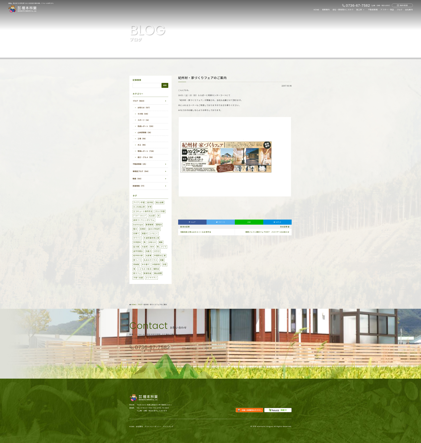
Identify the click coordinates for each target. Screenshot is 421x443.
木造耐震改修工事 (151, 238)
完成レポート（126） (146, 126)
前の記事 (186, 227)
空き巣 (136, 247)
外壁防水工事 (160, 255)
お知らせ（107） (144, 107)
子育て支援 (138, 278)
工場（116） (142, 138)
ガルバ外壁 (160, 211)
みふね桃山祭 (139, 207)
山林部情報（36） (145, 132)
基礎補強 (149, 224)
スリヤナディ (151, 278)
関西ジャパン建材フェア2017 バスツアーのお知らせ (267, 232)
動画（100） (137, 178)
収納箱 (136, 264)
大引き (157, 251)
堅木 (135, 229)
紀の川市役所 (154, 229)
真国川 (145, 233)
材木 (152, 247)
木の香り (146, 264)
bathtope (138, 224)
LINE (249, 222)
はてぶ (277, 222)
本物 (149, 207)
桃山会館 (160, 202)
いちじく (154, 233)
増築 (161, 242)
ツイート (221, 222)
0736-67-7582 (152, 347)
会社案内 (409, 10)
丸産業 (149, 255)
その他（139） (143, 114)
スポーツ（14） (144, 120)
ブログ (399, 10)
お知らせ (152, 242)
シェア (193, 222)
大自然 (145, 247)
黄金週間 (158, 273)
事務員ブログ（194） (141, 171)
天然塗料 (137, 242)
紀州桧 (150, 202)
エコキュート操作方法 (143, 211)
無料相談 (404, 5)
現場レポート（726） (146, 151)
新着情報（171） (139, 186)
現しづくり (161, 247)
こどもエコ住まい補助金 (148, 269)
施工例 (359, 10)
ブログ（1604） (139, 101)
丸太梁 (152, 216)
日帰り (136, 233)
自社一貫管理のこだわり (343, 10)
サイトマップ (168, 426)
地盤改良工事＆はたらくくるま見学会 (195, 232)
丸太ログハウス (150, 260)
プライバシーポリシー (152, 426)
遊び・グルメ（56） (146, 157)
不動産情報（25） (140, 164)
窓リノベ (137, 260)
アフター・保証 (387, 10)
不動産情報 (373, 10)
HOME (316, 10)
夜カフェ (137, 273)
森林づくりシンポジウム (143, 220)
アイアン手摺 (139, 202)
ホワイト (137, 238)
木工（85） (142, 145)
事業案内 (326, 10)
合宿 (165, 264)
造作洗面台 (138, 251)
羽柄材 (143, 229)
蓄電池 (159, 224)
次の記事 (283, 227)
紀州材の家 (138, 255)
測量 (162, 260)
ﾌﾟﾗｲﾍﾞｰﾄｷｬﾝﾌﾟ (139, 216)
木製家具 (156, 264)
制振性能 (147, 273)
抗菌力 (149, 251)
